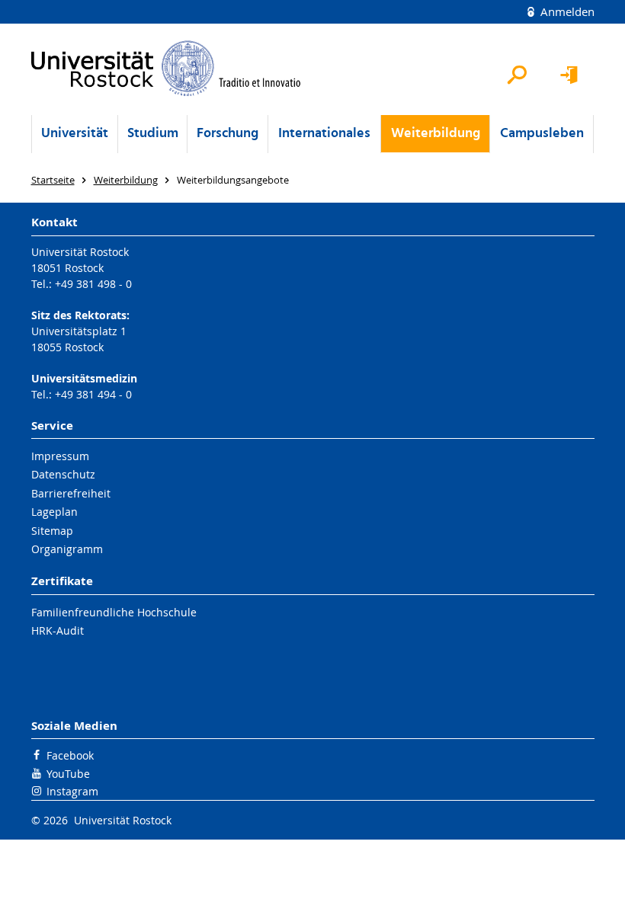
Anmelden (566, 11)
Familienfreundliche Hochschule (114, 612)
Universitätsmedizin (84, 378)
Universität (74, 134)
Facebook (70, 755)
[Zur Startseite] (166, 68)
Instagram (72, 791)
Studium (152, 134)
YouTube (68, 773)
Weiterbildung (435, 134)
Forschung (227, 134)
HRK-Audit (57, 630)
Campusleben (542, 134)
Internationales (324, 134)
